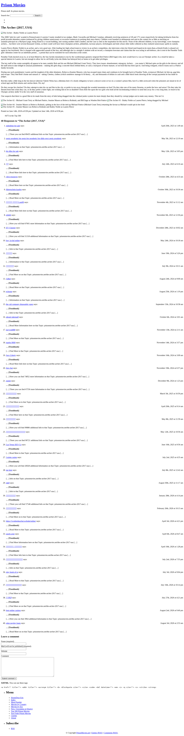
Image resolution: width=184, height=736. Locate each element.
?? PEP (9, 598)
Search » (38, 16)
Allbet (8, 279)
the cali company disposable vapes (19, 304)
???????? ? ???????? (14, 547)
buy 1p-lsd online (13, 240)
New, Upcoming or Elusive (22, 709)
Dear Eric (20, 698)
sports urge (10, 534)
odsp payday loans (13, 623)
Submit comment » (9, 678)
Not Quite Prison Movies (21, 713)
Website (4, 651)
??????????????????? (14, 559)
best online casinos (13, 610)
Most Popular (16, 702)
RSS (13, 728)
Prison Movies (13, 5)
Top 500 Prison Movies (20, 711)
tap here (9, 470)
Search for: (5, 15)
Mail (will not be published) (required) (16, 646)
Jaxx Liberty (11, 355)
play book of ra (12, 572)
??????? (9, 253)
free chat (9, 368)
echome (9, 291)
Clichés (14, 716)
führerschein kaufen (14, 189)
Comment (5, 656)
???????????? (11, 394)
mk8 (8, 483)
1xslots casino (11, 457)
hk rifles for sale (12, 151)
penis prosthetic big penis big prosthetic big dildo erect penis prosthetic (34, 138)
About (13, 718)
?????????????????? (14, 585)
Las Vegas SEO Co (13, 445)
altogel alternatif (12, 317)
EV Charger (11, 228)
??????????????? (12, 406)
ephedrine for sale (13, 126)
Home (13, 698)
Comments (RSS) (111, 733)
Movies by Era (17, 707)
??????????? (11, 419)
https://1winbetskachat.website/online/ (21, 521)
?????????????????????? (15, 432)
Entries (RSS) (96, 733)
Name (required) (7, 641)
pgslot (8, 381)
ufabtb (8, 215)
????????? (10, 266)
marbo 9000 (11, 342)
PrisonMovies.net (83, 733)
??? (7, 164)
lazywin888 (10, 330)
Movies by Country (18, 704)
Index (13, 700)
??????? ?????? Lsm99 (15, 202)
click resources (12, 177)
